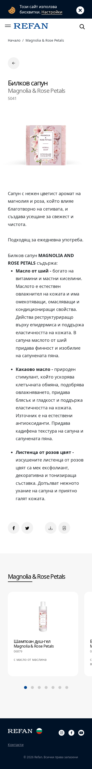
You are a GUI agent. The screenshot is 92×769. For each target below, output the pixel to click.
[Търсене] (82, 26)
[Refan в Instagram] (61, 732)
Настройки (51, 12)
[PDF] (64, 527)
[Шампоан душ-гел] (43, 634)
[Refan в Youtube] (81, 732)
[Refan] (31, 26)
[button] (8, 26)
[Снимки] (50, 527)
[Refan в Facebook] (71, 732)
